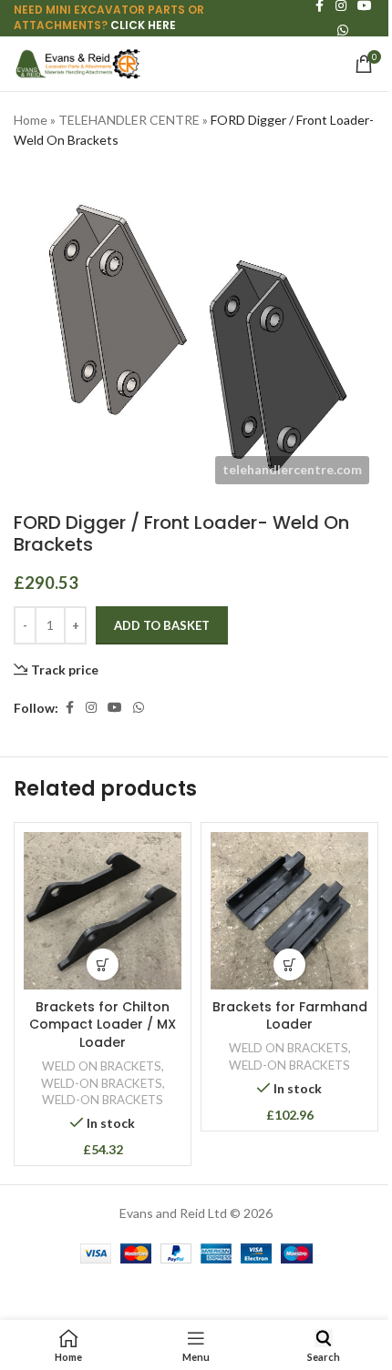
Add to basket (162, 625)
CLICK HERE (143, 25)
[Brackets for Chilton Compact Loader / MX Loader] (102, 910)
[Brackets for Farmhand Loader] (289, 910)
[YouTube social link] (115, 707)
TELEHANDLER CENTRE (129, 119)
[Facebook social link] (69, 707)
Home (30, 119)
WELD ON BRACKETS (101, 1066)
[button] (103, 964)
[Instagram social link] (91, 707)
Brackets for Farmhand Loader (289, 1016)
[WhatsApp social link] (343, 30)
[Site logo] (77, 62)
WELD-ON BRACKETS (101, 1083)
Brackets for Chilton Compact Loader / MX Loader (102, 1024)
